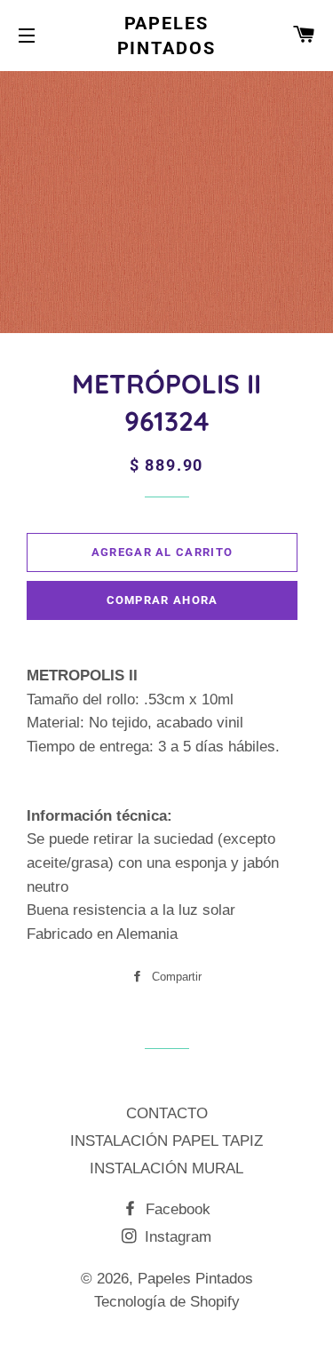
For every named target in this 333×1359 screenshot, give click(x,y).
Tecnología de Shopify (167, 1301)
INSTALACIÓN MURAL (166, 1168)
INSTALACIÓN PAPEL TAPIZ (166, 1140)
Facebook (175, 1209)
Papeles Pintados (167, 35)
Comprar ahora (162, 600)
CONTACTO (167, 1113)
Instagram (175, 1236)
